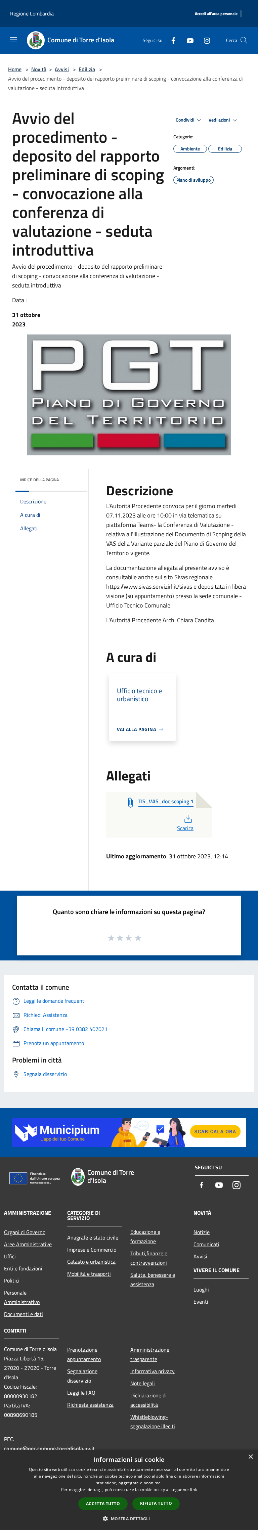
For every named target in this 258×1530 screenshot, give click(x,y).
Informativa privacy (152, 1371)
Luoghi (201, 1290)
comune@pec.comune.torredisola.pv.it (49, 1448)
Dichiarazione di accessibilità (148, 1400)
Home (15, 69)
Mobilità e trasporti (89, 1274)
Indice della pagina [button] (39, 480)
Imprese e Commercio (91, 1250)
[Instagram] (204, 40)
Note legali (142, 1383)
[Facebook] (170, 40)
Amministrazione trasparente (149, 1354)
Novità (38, 69)
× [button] (250, 1456)
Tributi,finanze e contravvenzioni (148, 1258)
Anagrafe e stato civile (92, 1237)
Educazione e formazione (145, 1236)
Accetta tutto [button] (103, 1503)
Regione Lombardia (32, 13)
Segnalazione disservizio (82, 1376)
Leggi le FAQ (81, 1393)
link (193, 1489)
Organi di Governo (24, 1232)
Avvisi (62, 69)
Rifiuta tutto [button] (156, 1503)
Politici (11, 1280)
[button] (129, 1518)
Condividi (185, 120)
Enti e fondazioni (23, 1268)
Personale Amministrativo (22, 1297)
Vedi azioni (220, 120)
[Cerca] (244, 40)
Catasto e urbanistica (91, 1262)
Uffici (10, 1256)
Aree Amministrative (28, 1244)
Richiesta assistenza (90, 1405)
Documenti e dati (23, 1314)
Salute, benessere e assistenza (152, 1279)
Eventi (201, 1302)
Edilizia (87, 69)
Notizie (202, 1232)
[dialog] (129, 1490)
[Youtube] (187, 40)
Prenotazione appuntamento (84, 1354)
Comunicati (206, 1244)
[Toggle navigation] (13, 40)
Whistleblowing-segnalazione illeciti (152, 1421)
